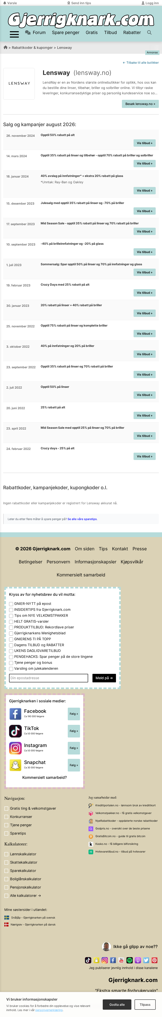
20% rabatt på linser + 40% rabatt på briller (71, 305)
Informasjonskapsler (95, 561)
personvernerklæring (49, 1010)
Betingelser (30, 561)
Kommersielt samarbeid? (44, 777)
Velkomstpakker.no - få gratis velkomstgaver (123, 813)
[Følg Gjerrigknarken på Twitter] (146, 960)
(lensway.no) (92, 72)
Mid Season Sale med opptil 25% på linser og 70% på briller (82, 428)
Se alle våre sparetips (82, 519)
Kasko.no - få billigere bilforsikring (116, 843)
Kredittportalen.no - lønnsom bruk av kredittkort (125, 805)
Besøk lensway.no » (140, 104)
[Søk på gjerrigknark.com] (149, 32)
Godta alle (117, 1005)
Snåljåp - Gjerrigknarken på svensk (33, 917)
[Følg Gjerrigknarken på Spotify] (129, 960)
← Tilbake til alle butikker (141, 62)
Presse (140, 548)
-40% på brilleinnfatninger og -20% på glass (72, 244)
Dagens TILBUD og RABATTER (39, 645)
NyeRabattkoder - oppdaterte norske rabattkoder (126, 820)
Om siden (84, 548)
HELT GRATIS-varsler (31, 621)
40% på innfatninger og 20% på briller (67, 346)
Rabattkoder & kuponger (32, 47)
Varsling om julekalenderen (36, 668)
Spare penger (65, 32)
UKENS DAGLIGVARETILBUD (37, 651)
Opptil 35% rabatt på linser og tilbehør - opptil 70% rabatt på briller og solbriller (97, 155)
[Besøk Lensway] (19, 84)
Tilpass (145, 1005)
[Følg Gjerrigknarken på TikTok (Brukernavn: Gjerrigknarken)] (88, 960)
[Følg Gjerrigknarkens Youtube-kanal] (121, 960)
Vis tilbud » (145, 143)
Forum (39, 32)
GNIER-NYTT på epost (32, 604)
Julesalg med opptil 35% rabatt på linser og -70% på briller (82, 203)
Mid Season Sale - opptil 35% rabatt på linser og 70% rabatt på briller (90, 223)
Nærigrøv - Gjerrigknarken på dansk (33, 924)
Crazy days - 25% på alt (57, 448)
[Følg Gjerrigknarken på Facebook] (113, 960)
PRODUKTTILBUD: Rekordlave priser (44, 627)
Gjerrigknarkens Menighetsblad (40, 633)
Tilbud (110, 32)
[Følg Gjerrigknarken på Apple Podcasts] (138, 960)
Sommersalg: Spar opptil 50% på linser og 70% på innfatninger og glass (91, 264)
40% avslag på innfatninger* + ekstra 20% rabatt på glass (82, 176)
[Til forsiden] (81, 20)
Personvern (58, 561)
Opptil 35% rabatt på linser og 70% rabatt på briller (77, 366)
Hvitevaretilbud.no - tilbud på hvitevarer (120, 851)
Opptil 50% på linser (55, 387)
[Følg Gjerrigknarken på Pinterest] (154, 960)
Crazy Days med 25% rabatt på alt (65, 284)
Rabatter (132, 32)
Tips (103, 548)
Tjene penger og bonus (33, 662)
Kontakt (120, 548)
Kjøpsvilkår (132, 561)
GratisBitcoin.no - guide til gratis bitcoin (120, 836)
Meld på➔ (104, 678)
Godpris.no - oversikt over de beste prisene (122, 828)
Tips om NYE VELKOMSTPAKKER (41, 615)
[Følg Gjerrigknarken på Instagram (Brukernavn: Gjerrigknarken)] (105, 960)
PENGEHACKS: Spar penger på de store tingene (53, 656)
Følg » (74, 714)
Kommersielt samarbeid (81, 574)
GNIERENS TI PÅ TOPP (32, 639)
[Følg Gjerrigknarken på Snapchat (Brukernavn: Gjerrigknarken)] (96, 960)
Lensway (64, 47)
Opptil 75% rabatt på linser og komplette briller (74, 325)
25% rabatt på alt (53, 407)
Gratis (92, 32)
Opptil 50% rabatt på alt (58, 135)
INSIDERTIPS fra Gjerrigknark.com (42, 609)
